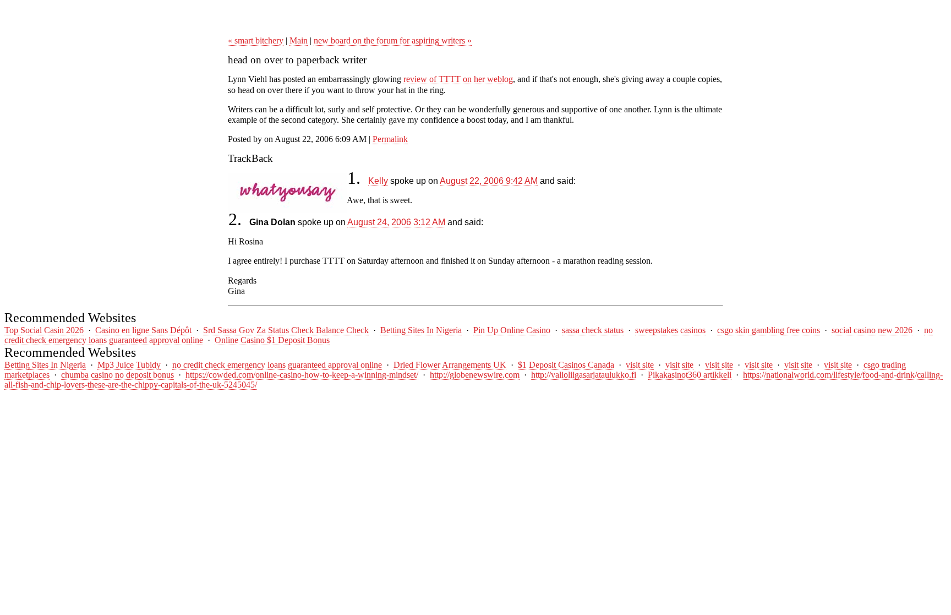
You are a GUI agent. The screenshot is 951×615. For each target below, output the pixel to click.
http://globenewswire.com (475, 374)
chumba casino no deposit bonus (117, 374)
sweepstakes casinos (670, 330)
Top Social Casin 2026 (44, 330)
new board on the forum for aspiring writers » (393, 40)
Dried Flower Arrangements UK (449, 364)
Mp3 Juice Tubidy (129, 364)
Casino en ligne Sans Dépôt (143, 330)
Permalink (390, 139)
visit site (640, 364)
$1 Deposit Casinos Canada (566, 364)
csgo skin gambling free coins (768, 330)
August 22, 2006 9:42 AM (489, 181)
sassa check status (593, 330)
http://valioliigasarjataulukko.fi (583, 374)
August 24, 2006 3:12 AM (396, 222)
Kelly (378, 181)
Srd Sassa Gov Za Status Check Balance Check (286, 330)
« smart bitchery (255, 40)
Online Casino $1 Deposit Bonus (272, 340)
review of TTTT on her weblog (458, 79)
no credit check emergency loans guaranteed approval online (277, 364)
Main (298, 40)
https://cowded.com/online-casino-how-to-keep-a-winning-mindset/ (301, 374)
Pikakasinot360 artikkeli (689, 374)
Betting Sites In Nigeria (421, 330)
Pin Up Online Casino (511, 330)
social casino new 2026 (872, 330)
